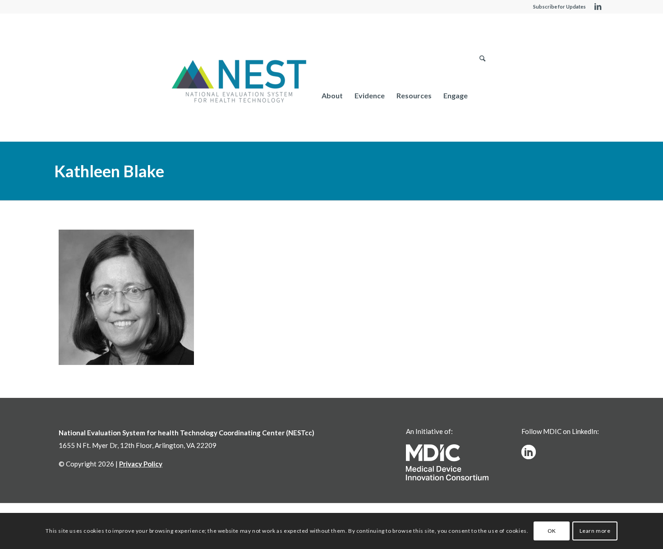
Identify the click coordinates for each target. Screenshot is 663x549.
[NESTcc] (239, 82)
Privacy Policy (140, 464)
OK (552, 530)
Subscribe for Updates (559, 6)
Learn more (595, 530)
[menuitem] (332, 95)
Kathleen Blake (109, 171)
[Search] (482, 95)
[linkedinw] (528, 452)
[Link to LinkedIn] (597, 7)
